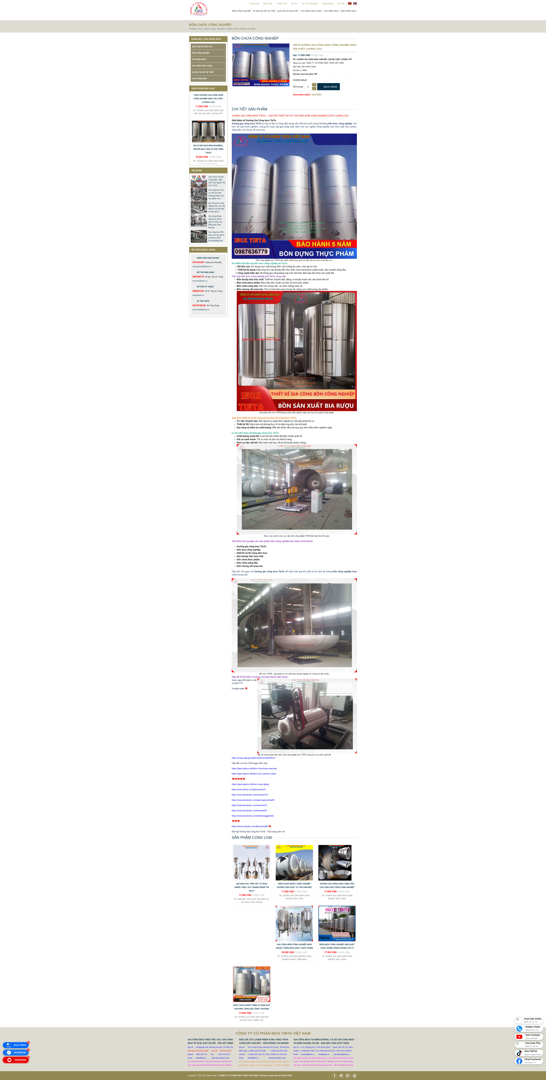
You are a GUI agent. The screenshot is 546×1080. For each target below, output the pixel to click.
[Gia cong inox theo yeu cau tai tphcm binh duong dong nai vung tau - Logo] (198, 15)
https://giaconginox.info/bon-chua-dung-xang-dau (254, 768)
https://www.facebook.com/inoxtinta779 (250, 794)
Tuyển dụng (327, 3)
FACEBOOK (17, 1052)
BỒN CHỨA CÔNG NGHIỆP (242, 29)
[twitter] (342, 1076)
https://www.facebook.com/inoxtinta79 (249, 805)
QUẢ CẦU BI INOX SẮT (288, 11)
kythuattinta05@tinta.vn (202, 266)
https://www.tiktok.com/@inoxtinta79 (248, 789)
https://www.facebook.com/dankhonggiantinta (253, 816)
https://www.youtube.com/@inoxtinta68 (250, 826)
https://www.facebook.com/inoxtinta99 (249, 810)
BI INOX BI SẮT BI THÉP (264, 11)
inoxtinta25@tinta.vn (201, 310)
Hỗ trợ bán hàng (205, 272)
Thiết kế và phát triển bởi (270, 1075)
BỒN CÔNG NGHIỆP (241, 11)
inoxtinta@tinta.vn (200, 281)
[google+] (349, 1076)
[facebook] (335, 1076)
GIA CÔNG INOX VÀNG (311, 11)
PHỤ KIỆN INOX (331, 11)
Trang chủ (254, 3)
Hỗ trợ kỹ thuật (205, 287)
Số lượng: (298, 86)
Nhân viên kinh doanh (208, 258)
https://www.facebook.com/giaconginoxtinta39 (253, 800)
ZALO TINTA (20, 1045)
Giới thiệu (268, 3)
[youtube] (355, 1076)
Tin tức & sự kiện (309, 3)
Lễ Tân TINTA (203, 301)
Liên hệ (340, 3)
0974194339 (17, 1060)
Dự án (294, 3)
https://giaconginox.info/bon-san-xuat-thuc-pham (254, 773)
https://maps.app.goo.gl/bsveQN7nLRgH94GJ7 (254, 758)
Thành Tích (282, 3)
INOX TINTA (287, 1075)
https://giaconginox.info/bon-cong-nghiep (250, 784)
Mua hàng (330, 86)
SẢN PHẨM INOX (348, 11)
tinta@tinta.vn (198, 295)
